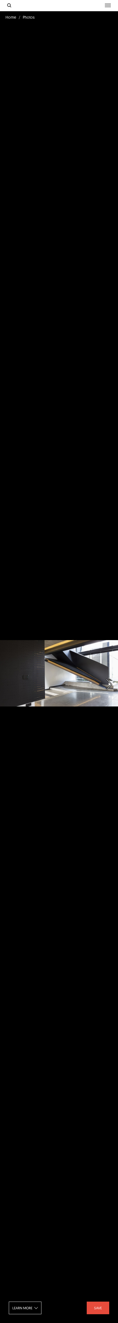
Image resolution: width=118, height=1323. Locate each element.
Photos (29, 17)
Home (10, 17)
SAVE (98, 1308)
